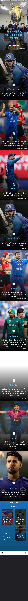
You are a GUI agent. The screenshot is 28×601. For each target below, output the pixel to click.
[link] (20, 533)
